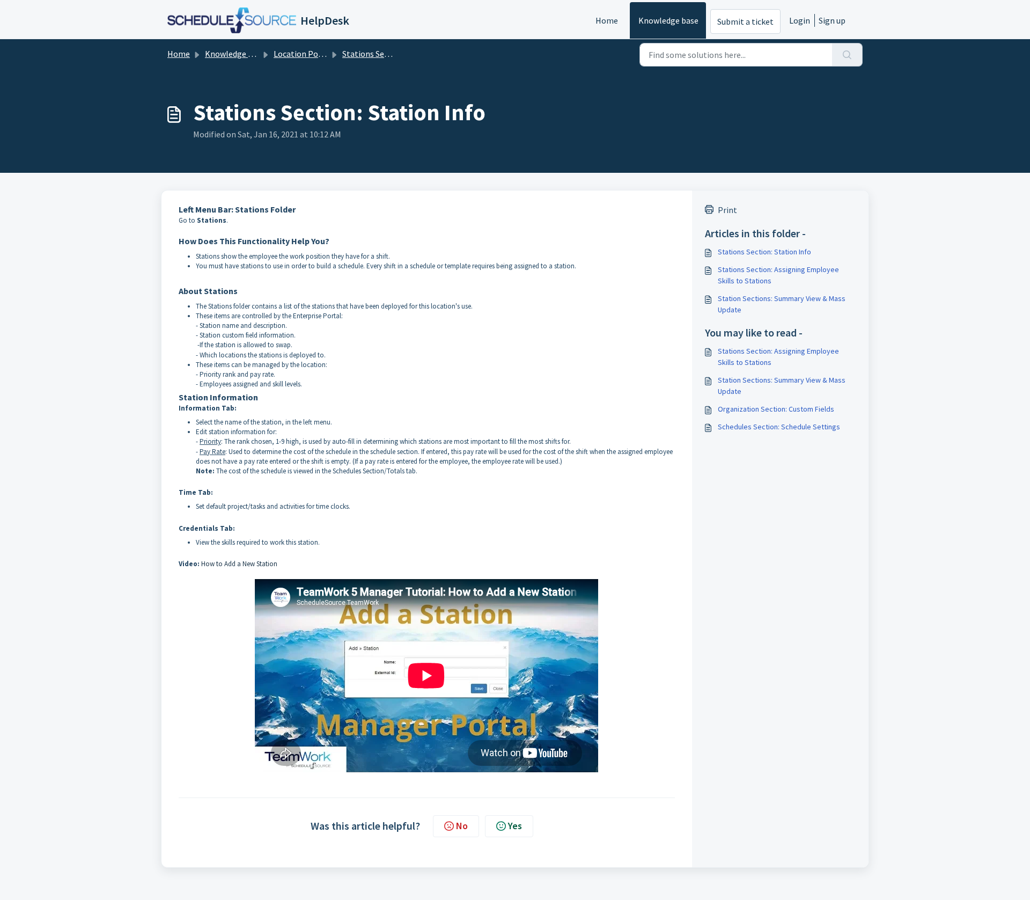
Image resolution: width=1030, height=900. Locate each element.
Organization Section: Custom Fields (776, 409)
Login (799, 20)
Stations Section (372, 53)
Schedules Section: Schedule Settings (779, 426)
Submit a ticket (745, 21)
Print (727, 209)
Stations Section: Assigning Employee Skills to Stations (778, 275)
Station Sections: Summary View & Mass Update (781, 304)
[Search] (847, 55)
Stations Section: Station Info (764, 252)
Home (606, 20)
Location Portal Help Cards (323, 53)
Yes (515, 825)
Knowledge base (668, 20)
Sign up (832, 20)
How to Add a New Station (239, 563)
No (462, 825)
